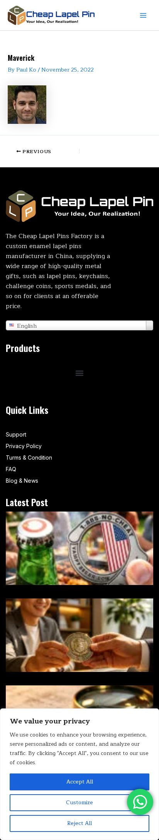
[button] (79, 373)
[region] (79, 774)
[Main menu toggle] (143, 15)
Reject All (79, 823)
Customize (79, 802)
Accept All (79, 781)
